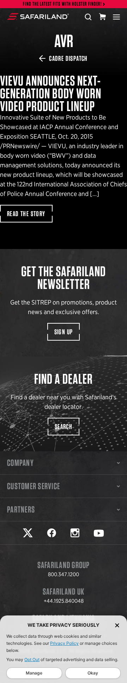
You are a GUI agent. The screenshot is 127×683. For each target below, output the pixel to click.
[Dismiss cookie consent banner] (117, 625)
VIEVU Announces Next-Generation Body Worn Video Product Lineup (63, 341)
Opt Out (32, 659)
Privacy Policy (64, 643)
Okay (92, 673)
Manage (34, 673)
